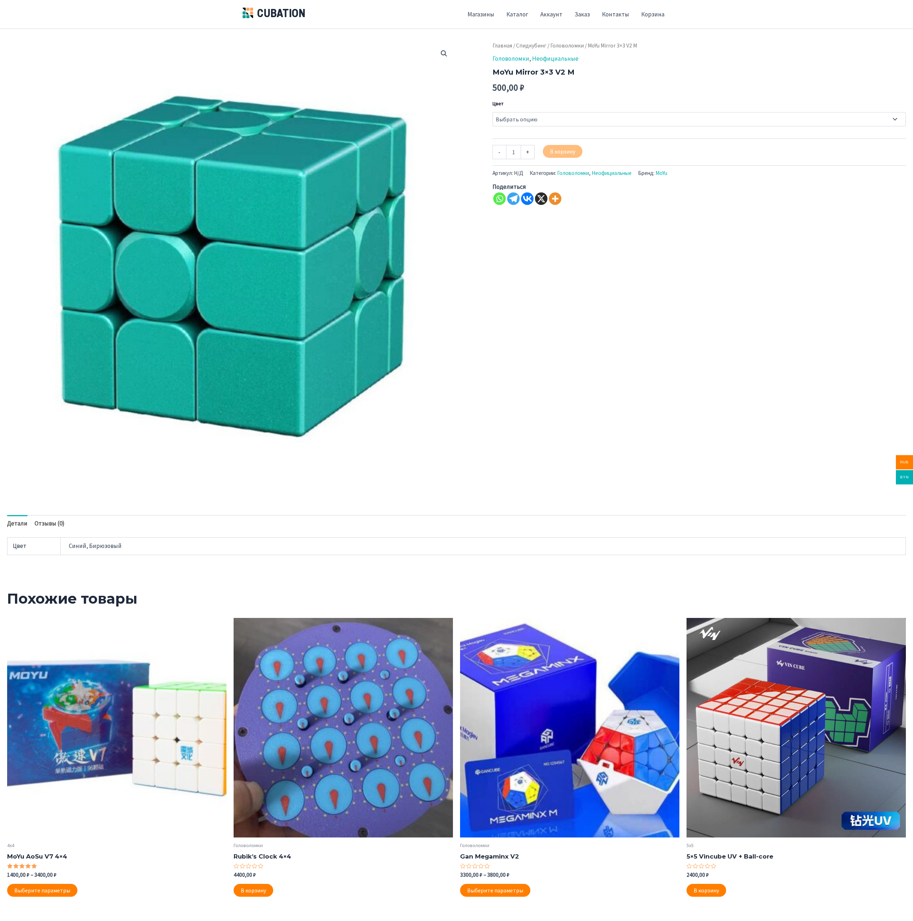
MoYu (661, 173)
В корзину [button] (253, 890)
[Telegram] (513, 198)
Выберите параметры (42, 890)
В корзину (562, 151)
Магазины (481, 14)
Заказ (582, 14)
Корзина (652, 14)
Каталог (517, 14)
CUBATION (281, 14)
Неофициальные (555, 58)
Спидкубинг (531, 45)
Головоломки (567, 45)
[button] (444, 53)
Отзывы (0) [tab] (50, 523)
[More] (555, 198)
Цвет (498, 103)
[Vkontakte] (527, 198)
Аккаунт (551, 14)
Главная (502, 45)
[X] (541, 198)
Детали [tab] (17, 523)
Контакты (615, 14)
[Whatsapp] (499, 198)
